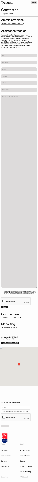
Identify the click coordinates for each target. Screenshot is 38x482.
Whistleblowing (25, 472)
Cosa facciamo (6, 456)
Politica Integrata (26, 466)
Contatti (4, 461)
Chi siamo (4, 450)
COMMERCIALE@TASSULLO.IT (11, 318)
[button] (19, 364)
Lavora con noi (6, 466)
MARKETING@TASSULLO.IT (10, 328)
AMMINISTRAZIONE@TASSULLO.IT (12, 23)
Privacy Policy (25, 411)
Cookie (22, 461)
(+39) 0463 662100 (7, 14)
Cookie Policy (25, 456)
